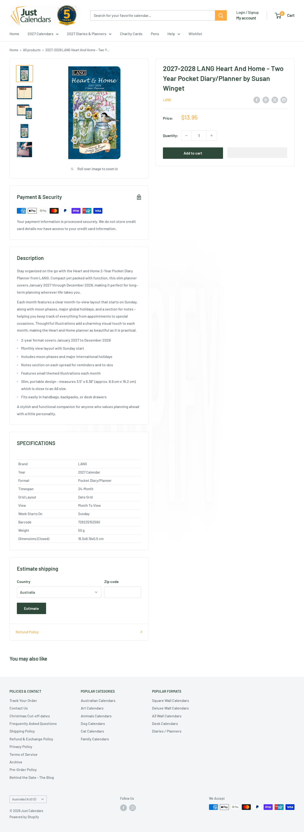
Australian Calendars (98, 700)
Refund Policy (27, 632)
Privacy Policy (21, 746)
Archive (16, 762)
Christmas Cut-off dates (30, 716)
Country (23, 581)
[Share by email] (283, 99)
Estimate (31, 608)
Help (171, 33)
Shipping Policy (22, 731)
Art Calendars (92, 708)
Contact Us (19, 708)
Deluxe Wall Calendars (170, 708)
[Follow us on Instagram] (132, 807)
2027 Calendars (40, 33)
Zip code (111, 581)
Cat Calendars (92, 731)
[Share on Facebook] (256, 99)
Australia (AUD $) (24, 799)
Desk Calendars (165, 723)
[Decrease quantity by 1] (186, 136)
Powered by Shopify (24, 817)
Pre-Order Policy (23, 769)
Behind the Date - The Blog (32, 777)
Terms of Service (24, 754)
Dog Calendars (93, 723)
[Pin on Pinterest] (265, 99)
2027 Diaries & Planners (86, 33)
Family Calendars (95, 739)
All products (32, 50)
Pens (155, 33)
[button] (257, 152)
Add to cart (193, 153)
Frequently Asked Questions (33, 723)
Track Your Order (23, 700)
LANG (167, 100)
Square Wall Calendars (170, 700)
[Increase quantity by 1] (212, 136)
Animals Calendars (96, 716)
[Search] (221, 15)
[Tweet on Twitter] (274, 99)
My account (246, 17)
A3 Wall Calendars (166, 716)
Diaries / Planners (166, 731)
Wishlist (195, 33)
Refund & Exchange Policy (31, 739)
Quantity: (170, 135)
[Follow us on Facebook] (123, 807)
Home (14, 33)
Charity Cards (131, 33)
